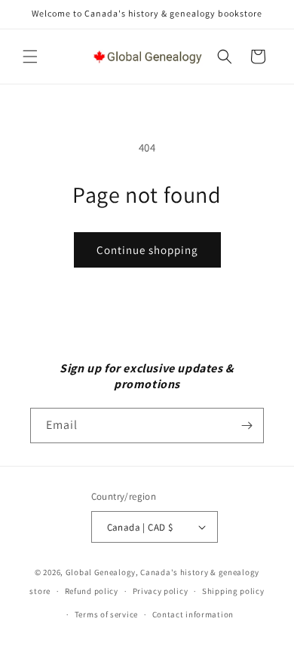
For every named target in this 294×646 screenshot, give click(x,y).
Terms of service (106, 614)
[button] (30, 56)
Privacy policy (160, 591)
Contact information (193, 614)
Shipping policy (233, 591)
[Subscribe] (246, 425)
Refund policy (91, 591)
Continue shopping (147, 250)
